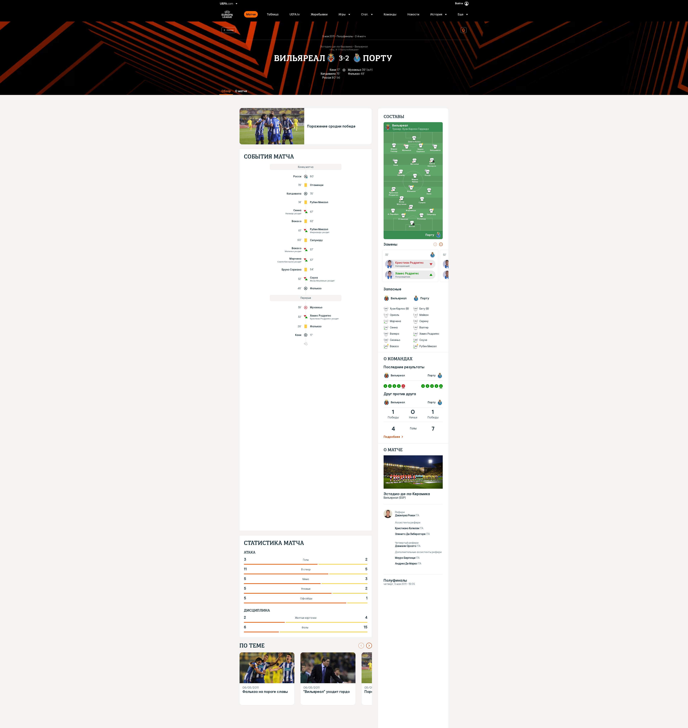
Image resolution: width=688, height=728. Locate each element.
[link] (251, 14)
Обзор (226, 91)
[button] (344, 14)
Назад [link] (230, 30)
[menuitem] (252, 14)
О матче (241, 91)
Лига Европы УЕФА (227, 14)
